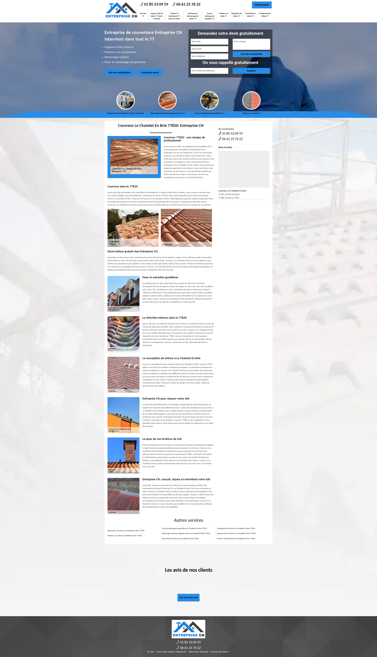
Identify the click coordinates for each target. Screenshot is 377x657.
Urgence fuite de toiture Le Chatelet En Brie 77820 (236, 533)
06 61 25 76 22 (188, 5)
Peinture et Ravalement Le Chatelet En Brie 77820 (236, 539)
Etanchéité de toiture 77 (251, 15)
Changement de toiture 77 (265, 15)
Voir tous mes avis (188, 597)
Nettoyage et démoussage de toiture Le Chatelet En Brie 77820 (186, 533)
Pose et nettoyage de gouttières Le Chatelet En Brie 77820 (184, 528)
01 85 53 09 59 (156, 5)
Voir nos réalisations (119, 72)
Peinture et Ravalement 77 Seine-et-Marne (174, 16)
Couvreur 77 (143, 15)
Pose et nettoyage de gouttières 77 (209, 16)
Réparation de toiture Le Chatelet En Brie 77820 (126, 531)
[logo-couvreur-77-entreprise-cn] (121, 10)
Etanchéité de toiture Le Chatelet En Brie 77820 (180, 539)
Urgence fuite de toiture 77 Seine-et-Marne (157, 16)
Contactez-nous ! (220, 652)
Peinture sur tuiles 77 (223, 15)
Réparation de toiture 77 (237, 15)
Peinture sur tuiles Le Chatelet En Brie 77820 (125, 536)
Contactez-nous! (150, 72)
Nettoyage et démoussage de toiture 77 (192, 16)
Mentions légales (198, 652)
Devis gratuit (262, 5)
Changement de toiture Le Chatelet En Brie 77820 (236, 528)
